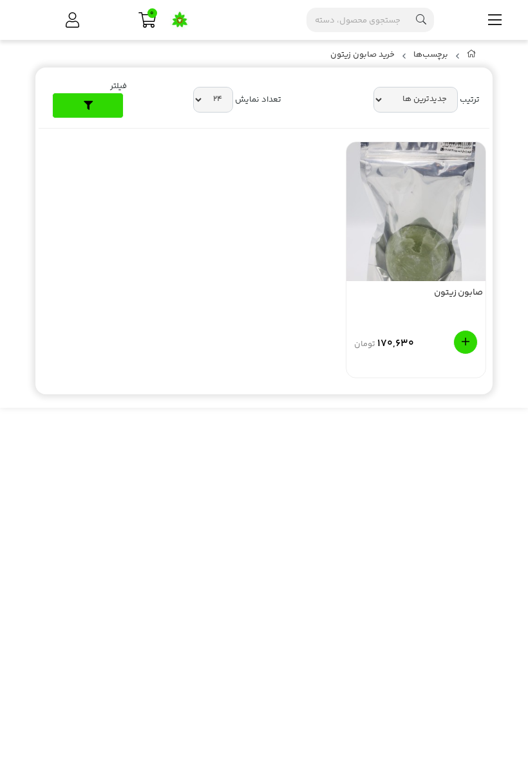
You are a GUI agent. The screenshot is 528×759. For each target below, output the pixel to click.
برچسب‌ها (430, 55)
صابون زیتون (458, 294)
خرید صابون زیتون (362, 55)
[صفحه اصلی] (471, 56)
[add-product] (465, 342)
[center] (421, 20)
